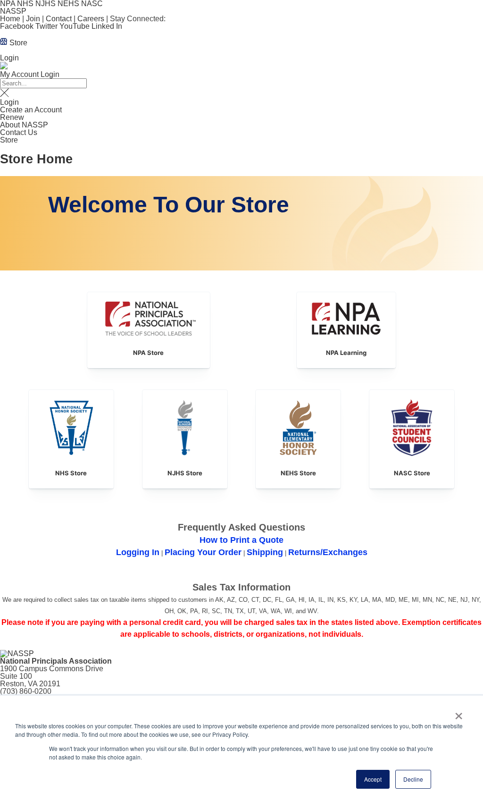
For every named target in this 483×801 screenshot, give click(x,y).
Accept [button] (373, 779)
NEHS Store (298, 473)
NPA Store (148, 352)
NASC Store (412, 473)
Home (10, 19)
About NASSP (24, 125)
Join (33, 19)
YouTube (74, 26)
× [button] (458, 712)
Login (9, 58)
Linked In (107, 26)
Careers (90, 19)
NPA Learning (346, 352)
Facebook (16, 26)
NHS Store (71, 473)
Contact (59, 19)
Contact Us (18, 132)
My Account (19, 74)
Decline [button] (413, 779)
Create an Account (31, 110)
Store (17, 43)
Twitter (46, 26)
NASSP (13, 11)
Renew (12, 117)
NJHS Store (184, 473)
